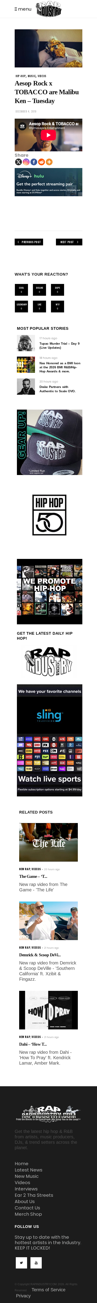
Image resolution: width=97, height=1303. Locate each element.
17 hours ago (48, 338)
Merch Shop (28, 1214)
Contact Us (27, 1208)
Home (21, 1163)
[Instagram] (26, 162)
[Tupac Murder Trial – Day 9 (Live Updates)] (26, 343)
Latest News (28, 1170)
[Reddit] (41, 162)
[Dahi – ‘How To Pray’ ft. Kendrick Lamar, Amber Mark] (48, 1010)
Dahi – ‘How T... (33, 1044)
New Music (27, 1176)
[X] (18, 162)
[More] (49, 162)
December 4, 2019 (26, 111)
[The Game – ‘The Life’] (48, 842)
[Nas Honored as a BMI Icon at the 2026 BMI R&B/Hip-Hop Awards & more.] (26, 365)
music (32, 76)
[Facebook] (33, 162)
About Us (25, 1201)
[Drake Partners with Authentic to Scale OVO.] (26, 386)
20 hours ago (48, 381)
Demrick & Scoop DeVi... (40, 954)
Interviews (26, 1189)
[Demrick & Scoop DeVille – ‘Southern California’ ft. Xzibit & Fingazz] (48, 921)
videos (42, 76)
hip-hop (21, 76)
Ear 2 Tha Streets (34, 1195)
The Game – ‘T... (33, 876)
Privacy (23, 1295)
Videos (22, 1182)
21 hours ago (51, 948)
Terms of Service (48, 1289)
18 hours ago (48, 358)
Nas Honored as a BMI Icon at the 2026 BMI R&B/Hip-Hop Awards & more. (60, 367)
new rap (24, 869)
